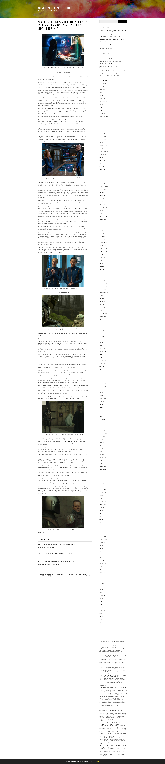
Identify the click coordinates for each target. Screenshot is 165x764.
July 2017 (101, 404)
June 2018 (101, 372)
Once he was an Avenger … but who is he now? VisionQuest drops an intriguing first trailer (112, 746)
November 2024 (103, 145)
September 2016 (103, 433)
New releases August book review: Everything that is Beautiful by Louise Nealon (112, 47)
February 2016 (102, 454)
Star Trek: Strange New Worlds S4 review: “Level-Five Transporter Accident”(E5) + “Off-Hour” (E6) (112, 35)
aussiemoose (57, 32)
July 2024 (101, 157)
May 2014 (101, 516)
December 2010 (103, 633)
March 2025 (102, 133)
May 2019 (101, 339)
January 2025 (102, 139)
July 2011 (101, 616)
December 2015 (103, 460)
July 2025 (101, 122)
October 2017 (102, 395)
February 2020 (103, 313)
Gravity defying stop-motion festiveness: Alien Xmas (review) (51, 575)
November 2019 (103, 322)
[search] (126, 9)
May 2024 (101, 163)
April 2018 (101, 378)
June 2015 (101, 478)
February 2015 (102, 489)
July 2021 (101, 263)
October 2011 (102, 607)
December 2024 (103, 142)
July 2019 (101, 333)
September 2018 (103, 363)
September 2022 (103, 222)
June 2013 (101, 548)
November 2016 (103, 428)
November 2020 (103, 286)
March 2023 (102, 204)
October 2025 (102, 113)
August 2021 (102, 260)
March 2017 (102, 416)
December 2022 (103, 213)
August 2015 (102, 472)
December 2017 (103, 389)
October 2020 (102, 289)
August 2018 (102, 366)
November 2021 (103, 251)
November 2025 (103, 110)
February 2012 (102, 595)
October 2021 (102, 254)
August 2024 (102, 154)
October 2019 (102, 325)
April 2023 (102, 201)
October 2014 (102, 501)
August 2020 (102, 295)
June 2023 (102, 195)
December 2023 (103, 178)
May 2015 (101, 481)
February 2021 (102, 278)
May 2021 (101, 269)
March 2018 (102, 381)
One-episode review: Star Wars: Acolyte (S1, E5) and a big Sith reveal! (57, 544)
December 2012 (103, 566)
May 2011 (101, 622)
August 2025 (102, 119)
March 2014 (102, 522)
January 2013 (102, 563)
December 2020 (103, 283)
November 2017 (103, 392)
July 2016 (101, 439)
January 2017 (102, 422)
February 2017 (102, 419)
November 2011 (103, 604)
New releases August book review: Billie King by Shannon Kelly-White (112, 734)
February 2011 (102, 628)
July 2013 (101, 545)
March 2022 (102, 239)
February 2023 (103, 207)
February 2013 (102, 560)
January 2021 (102, 281)
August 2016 (102, 436)
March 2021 (102, 275)
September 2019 (103, 328)
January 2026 (102, 104)
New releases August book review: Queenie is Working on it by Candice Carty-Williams (112, 31)
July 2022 (101, 228)
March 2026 (102, 98)
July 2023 (101, 192)
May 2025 (101, 128)
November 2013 (103, 533)
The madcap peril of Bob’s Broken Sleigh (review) (79, 575)
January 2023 (102, 210)
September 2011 (103, 610)
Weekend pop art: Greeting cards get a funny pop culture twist (56, 553)
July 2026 (101, 86)
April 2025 (102, 131)
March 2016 (102, 451)
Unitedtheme (96, 761)
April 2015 (101, 483)
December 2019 (103, 319)
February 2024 (103, 172)
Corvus (68, 438)
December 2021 (103, 248)
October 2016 (102, 431)
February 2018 (102, 383)
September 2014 (103, 504)
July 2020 (101, 298)
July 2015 (101, 475)
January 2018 (102, 386)
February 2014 (102, 525)
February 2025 (103, 136)
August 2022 (102, 225)
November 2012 (103, 569)
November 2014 (103, 498)
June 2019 (101, 336)
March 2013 (102, 557)
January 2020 (102, 316)
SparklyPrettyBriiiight (54, 8)
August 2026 (102, 83)
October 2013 (102, 536)
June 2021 (101, 266)
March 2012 (102, 592)
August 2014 (102, 507)
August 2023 (102, 189)
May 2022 (101, 233)
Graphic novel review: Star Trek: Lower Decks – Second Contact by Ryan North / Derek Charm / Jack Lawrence (112, 710)
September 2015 (103, 469)
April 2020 (102, 307)
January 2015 (102, 492)
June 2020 (102, 301)
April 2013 (101, 554)
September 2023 (103, 186)
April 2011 (101, 625)
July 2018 (101, 369)
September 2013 (103, 539)
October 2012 (102, 572)
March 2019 (102, 345)
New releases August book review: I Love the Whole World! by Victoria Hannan (112, 697)
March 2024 (102, 169)
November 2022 (103, 216)
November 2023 (103, 181)
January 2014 (102, 528)
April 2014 (101, 519)
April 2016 (101, 448)
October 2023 (102, 183)
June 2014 (101, 513)
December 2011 (103, 601)
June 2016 (101, 442)
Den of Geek (67, 441)
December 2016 (103, 425)
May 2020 (101, 304)
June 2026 (102, 89)
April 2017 (101, 413)
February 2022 (103, 242)
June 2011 (101, 619)
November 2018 (103, 357)
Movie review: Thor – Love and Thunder (116, 70)
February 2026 (103, 101)
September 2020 (103, 292)
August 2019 (102, 331)
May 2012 (101, 586)
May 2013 (101, 551)
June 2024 (102, 160)
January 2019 (102, 351)
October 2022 (102, 219)
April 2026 (102, 95)
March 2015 (102, 486)
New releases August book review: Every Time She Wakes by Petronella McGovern (111, 40)
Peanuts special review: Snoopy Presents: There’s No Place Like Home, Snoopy (111, 723)
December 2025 (103, 107)
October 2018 (102, 360)
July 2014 (101, 510)
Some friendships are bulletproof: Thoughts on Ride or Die (112, 688)
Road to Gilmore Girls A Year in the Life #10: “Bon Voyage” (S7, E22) (56, 562)
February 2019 (102, 348)
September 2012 (103, 575)
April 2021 (101, 272)
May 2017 (101, 410)
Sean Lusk (101, 61)
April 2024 (102, 166)
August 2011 (102, 613)
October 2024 (102, 148)
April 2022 (102, 236)
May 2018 (101, 375)
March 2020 (102, 310)
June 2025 (102, 125)
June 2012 (101, 583)
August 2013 (102, 542)
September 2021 (103, 257)
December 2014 (103, 495)
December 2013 (103, 531)
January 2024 (102, 175)
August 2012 (102, 578)
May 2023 (101, 198)
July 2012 (101, 581)
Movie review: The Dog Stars (106, 44)
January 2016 (102, 457)
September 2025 (103, 116)
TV (43, 532)
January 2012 (102, 598)
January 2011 (102, 631)
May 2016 (101, 445)
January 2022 (102, 245)
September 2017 (103, 398)
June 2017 (101, 407)
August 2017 (102, 401)
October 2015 (102, 466)
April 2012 (101, 589)
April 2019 (101, 342)
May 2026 (101, 92)
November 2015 (103, 463)
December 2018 (103, 354)
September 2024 (103, 151)
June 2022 (102, 231)
